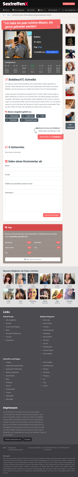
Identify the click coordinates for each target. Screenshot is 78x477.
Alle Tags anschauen (33, 259)
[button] (18, 44)
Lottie (8, 301)
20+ (47, 248)
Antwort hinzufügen (52, 215)
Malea (21, 286)
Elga (57, 301)
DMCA (5, 447)
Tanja (33, 286)
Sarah (8, 286)
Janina (69, 286)
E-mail (7, 175)
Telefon (18, 184)
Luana (57, 286)
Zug (8, 15)
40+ (42, 116)
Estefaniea (33, 301)
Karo (20, 301)
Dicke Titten (18, 248)
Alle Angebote (70, 126)
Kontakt (27, 439)
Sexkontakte (14, 116)
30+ (18, 253)
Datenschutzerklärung (36, 447)
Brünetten (47, 242)
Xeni (45, 286)
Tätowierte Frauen (31, 120)
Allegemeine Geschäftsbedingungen (15, 448)
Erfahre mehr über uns (13, 439)
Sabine (45, 301)
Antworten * (9, 193)
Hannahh (70, 301)
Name (7, 166)
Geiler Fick (29, 116)
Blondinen (13, 120)
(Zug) (39, 47)
